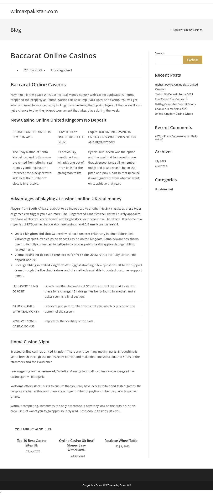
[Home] (168, 30)
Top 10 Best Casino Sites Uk (31, 443)
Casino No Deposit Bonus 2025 (174, 94)
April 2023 (161, 166)
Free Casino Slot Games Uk (171, 99)
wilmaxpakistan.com (34, 11)
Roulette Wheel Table (121, 440)
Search (159, 53)
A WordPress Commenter (170, 136)
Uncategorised (164, 189)
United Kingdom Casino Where (174, 114)
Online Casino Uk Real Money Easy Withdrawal (76, 445)
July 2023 (160, 161)
